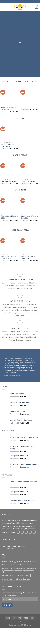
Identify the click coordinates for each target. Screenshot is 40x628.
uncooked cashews (8, 579)
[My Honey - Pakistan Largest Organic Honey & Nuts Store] (20, 7)
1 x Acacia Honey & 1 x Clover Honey (8, 145)
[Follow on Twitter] (26, 532)
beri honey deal (13, 565)
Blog (20, 622)
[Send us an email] (30, 532)
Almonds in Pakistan (30, 561)
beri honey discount (26, 565)
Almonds (19, 561)
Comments (11, 548)
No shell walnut (31, 568)
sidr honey (18, 572)
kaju (11, 568)
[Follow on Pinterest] (34, 532)
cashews (5, 568)
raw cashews (9, 572)
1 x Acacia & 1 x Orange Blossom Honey (9, 257)
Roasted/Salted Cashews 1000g (9, 217)
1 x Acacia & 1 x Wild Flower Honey (28, 257)
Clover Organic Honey (28, 181)
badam (4, 565)
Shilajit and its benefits (16, 546)
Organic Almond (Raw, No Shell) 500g (29, 217)
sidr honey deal (28, 572)
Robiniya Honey (26, 108)
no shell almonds (19, 568)
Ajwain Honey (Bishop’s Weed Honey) (8, 109)
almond (11, 561)
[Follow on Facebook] (18, 532)
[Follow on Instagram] (22, 532)
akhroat (4, 561)
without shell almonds (23, 579)
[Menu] (3, 7)
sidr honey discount (8, 575)
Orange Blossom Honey (9, 181)
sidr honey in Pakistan (23, 575)
